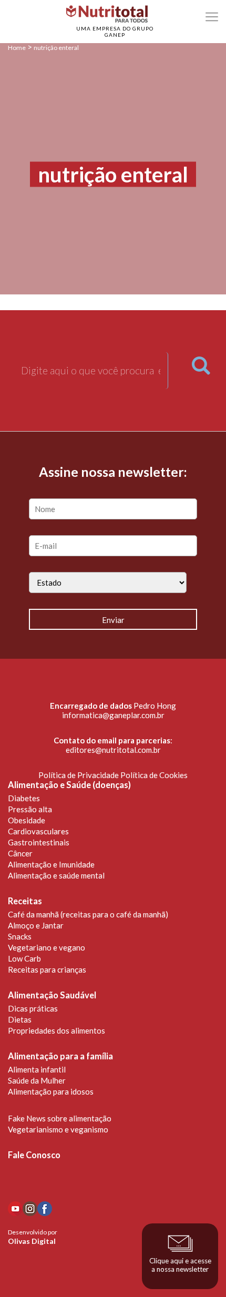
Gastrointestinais (38, 842)
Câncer (20, 853)
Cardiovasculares (38, 831)
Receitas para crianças (47, 969)
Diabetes (24, 798)
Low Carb (24, 958)
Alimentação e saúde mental (56, 875)
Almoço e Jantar (36, 925)
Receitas (25, 901)
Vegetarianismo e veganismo (58, 1129)
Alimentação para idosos (51, 1091)
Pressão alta (30, 809)
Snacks (20, 936)
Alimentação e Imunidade (51, 864)
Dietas (20, 1019)
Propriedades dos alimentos (56, 1030)
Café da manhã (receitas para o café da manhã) (88, 914)
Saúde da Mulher (37, 1080)
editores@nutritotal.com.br (113, 749)
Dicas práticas (33, 1008)
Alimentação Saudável (52, 995)
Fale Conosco (34, 1155)
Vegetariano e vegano (46, 947)
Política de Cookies (154, 775)
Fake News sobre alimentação (59, 1118)
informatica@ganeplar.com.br (113, 715)
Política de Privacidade (78, 775)
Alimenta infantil (37, 1069)
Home (17, 48)
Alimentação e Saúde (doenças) (69, 785)
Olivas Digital (32, 1241)
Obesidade (26, 820)
